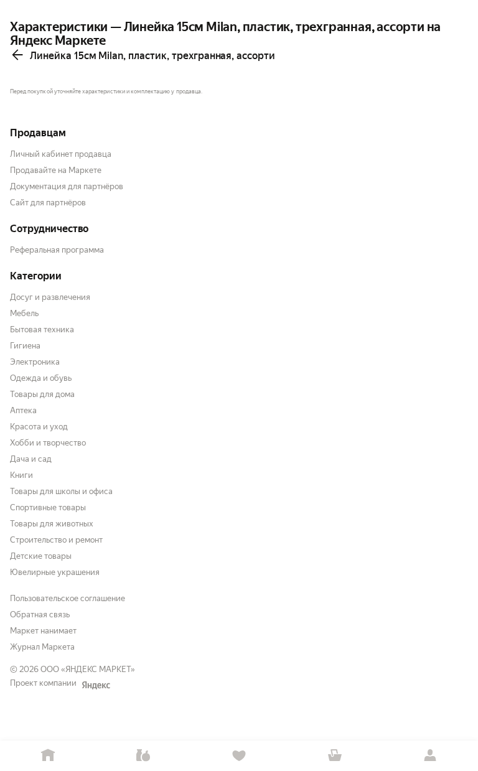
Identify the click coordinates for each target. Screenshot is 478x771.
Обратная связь (40, 614)
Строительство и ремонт (56, 539)
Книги (21, 475)
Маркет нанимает (43, 630)
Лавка (144, 756)
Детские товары (41, 556)
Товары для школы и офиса (61, 491)
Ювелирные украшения (55, 572)
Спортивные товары (48, 507)
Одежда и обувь (41, 378)
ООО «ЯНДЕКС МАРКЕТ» (87, 669)
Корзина (335, 756)
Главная (48, 756)
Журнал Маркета (42, 647)
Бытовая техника (42, 329)
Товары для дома (42, 394)
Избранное (239, 756)
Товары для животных (51, 523)
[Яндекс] (95, 685)
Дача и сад (31, 459)
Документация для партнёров (66, 186)
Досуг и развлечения (50, 297)
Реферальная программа (57, 250)
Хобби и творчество (48, 442)
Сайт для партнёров (48, 202)
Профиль (430, 756)
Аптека (23, 410)
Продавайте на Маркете (55, 170)
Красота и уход (39, 426)
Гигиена (25, 345)
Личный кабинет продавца (60, 154)
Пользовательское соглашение (67, 598)
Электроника (35, 362)
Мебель (24, 313)
